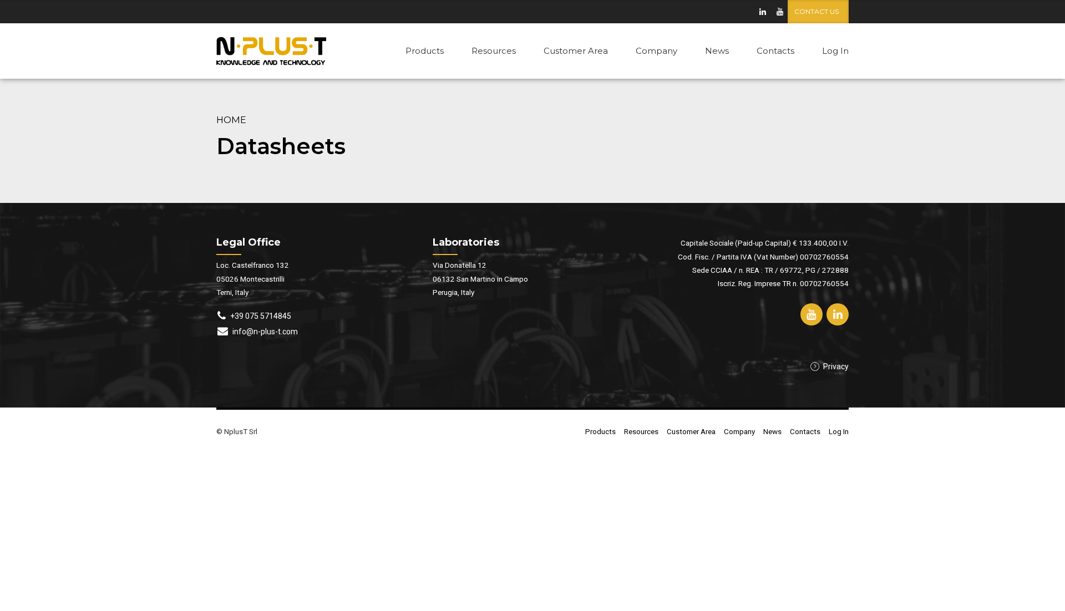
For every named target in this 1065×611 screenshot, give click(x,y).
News (717, 50)
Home (231, 119)
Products (424, 50)
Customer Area (576, 50)
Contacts (775, 50)
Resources (493, 50)
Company (656, 50)
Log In (835, 50)
